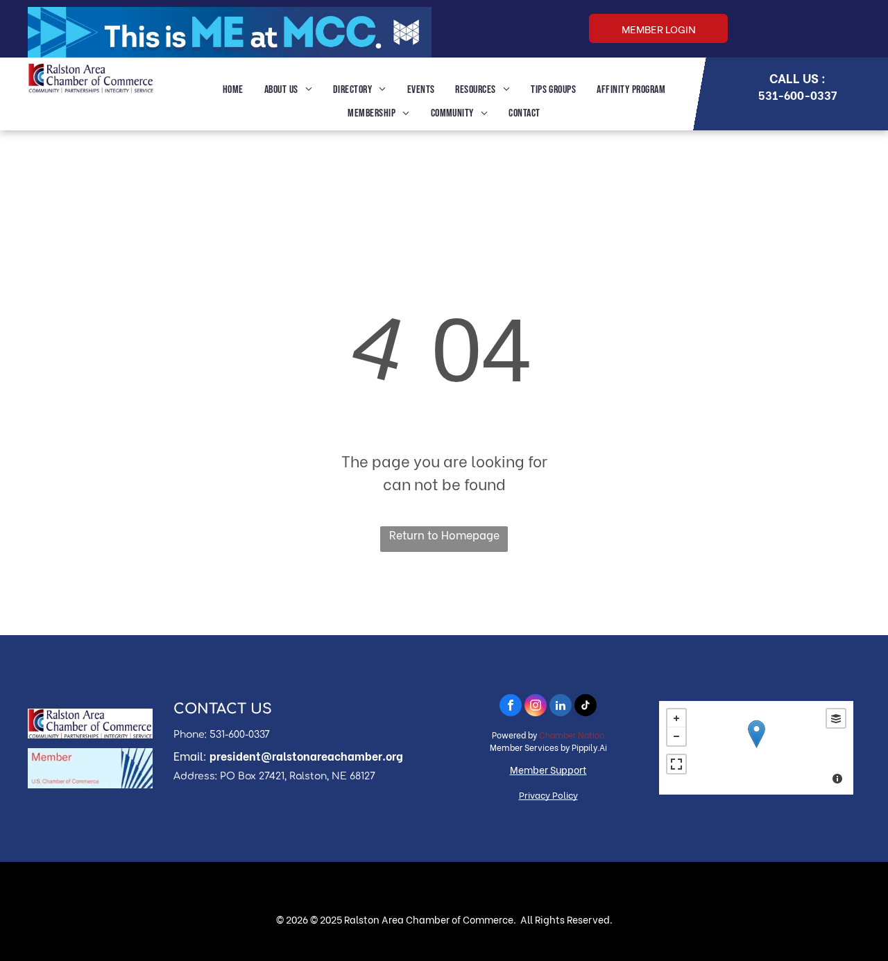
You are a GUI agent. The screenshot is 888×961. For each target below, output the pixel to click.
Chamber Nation (571, 735)
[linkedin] (560, 707)
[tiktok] (585, 707)
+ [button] (676, 718)
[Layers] (836, 718)
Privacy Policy (548, 794)
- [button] (676, 736)
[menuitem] (233, 90)
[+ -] (756, 748)
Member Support (548, 769)
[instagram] (535, 707)
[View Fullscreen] (676, 764)
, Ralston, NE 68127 (329, 776)
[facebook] (511, 707)
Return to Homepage (444, 534)
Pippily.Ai (589, 747)
